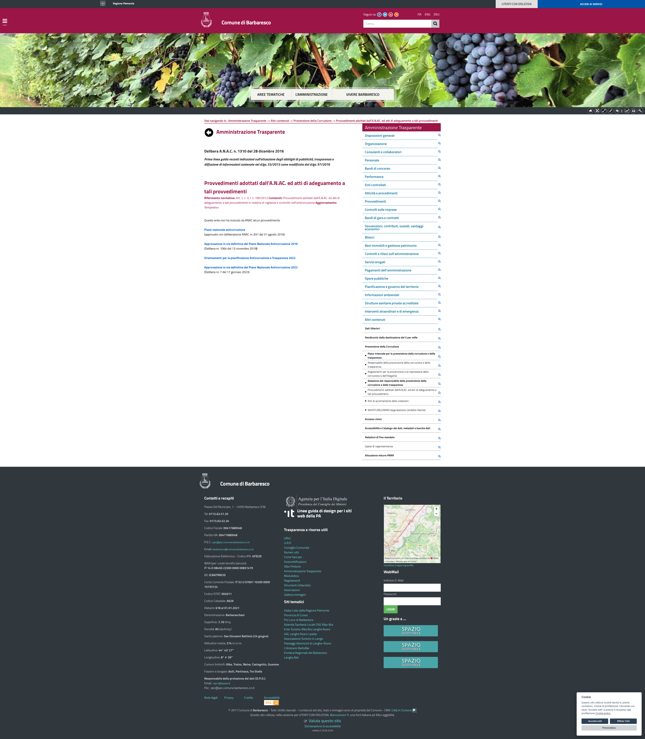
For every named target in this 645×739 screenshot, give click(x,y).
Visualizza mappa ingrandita (399, 565)
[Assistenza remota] (415, 710)
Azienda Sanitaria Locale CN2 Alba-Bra (308, 624)
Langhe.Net (291, 657)
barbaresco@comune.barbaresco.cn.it (233, 549)
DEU (436, 14)
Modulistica (291, 576)
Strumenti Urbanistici (297, 585)
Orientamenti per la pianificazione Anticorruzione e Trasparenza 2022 (249, 258)
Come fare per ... (294, 557)
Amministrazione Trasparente (302, 571)
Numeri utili (291, 552)
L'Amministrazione (320, 110)
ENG (427, 14)
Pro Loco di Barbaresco (298, 620)
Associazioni (292, 590)
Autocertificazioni (295, 561)
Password (390, 594)
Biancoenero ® (339, 715)
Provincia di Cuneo (296, 615)
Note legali (211, 697)
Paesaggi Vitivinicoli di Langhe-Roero (307, 643)
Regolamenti (292, 580)
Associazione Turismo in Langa (303, 638)
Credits (248, 697)
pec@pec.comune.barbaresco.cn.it (231, 542)
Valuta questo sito (325, 720)
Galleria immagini (295, 594)
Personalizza (609, 727)
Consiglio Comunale (296, 547)
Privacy (229, 697)
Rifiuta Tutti (623, 721)
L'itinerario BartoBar (296, 648)
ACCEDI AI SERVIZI (591, 4)
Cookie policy (603, 713)
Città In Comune (402, 710)
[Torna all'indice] (209, 132)
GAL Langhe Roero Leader (300, 634)
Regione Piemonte (123, 3)
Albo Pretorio (292, 566)
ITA (419, 14)
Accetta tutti (595, 721)
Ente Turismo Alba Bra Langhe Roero (307, 629)
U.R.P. (288, 543)
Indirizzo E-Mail (393, 580)
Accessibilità (272, 697)
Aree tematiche (271, 94)
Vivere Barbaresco (362, 94)
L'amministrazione (311, 94)
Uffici (287, 538)
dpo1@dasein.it (221, 683)
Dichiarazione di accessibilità (323, 726)
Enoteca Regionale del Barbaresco (305, 652)
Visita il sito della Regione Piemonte (306, 610)
